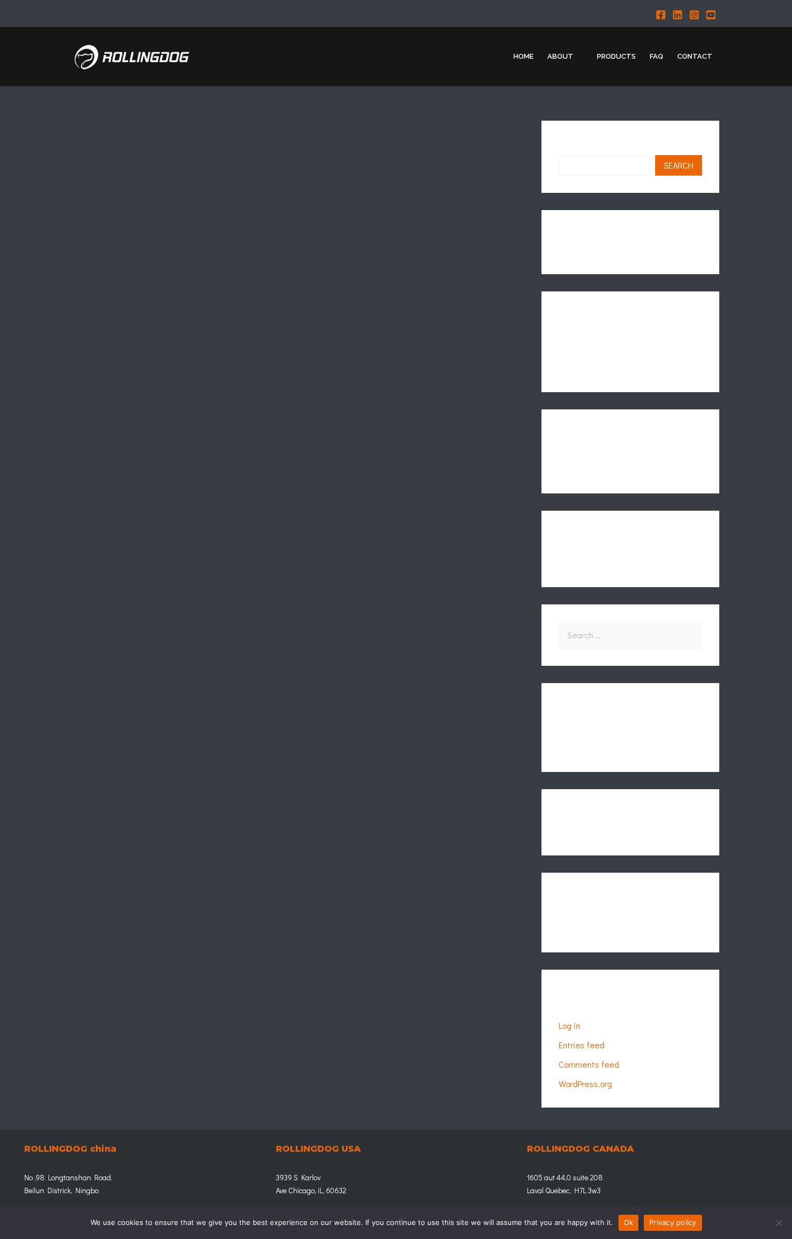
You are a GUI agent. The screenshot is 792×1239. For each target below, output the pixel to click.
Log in (569, 1025)
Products (616, 56)
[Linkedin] (677, 15)
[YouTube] (711, 15)
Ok (629, 1222)
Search (572, 146)
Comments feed (589, 1064)
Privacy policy (673, 1222)
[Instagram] (694, 15)
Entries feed (582, 1044)
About (560, 56)
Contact (694, 56)
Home (523, 56)
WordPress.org (585, 1083)
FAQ (656, 56)
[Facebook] (661, 15)
